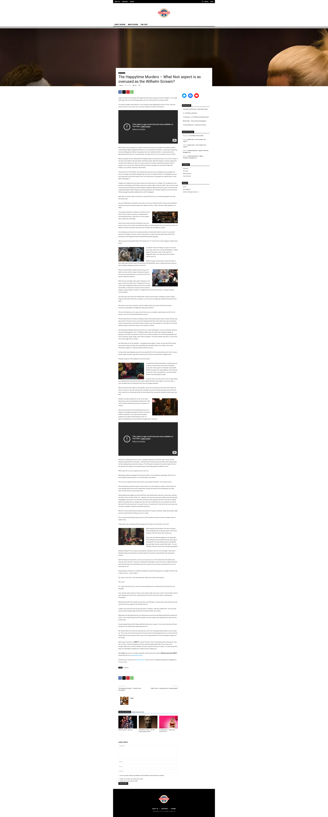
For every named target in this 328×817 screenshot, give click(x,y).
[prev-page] (119, 735)
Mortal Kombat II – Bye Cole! (125, 729)
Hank (121, 85)
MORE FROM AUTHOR (138, 712)
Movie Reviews (126, 70)
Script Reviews (187, 176)
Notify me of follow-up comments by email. (131, 779)
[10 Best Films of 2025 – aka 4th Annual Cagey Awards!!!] (148, 722)
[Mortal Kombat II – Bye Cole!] (127, 722)
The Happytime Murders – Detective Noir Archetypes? (129, 689)
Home (119, 70)
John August (186, 189)
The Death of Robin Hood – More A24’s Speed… (195, 109)
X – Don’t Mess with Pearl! (190, 113)
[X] (124, 92)
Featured (185, 168)
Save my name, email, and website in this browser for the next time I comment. (142, 775)
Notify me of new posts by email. (129, 781)
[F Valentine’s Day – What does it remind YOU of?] (168, 722)
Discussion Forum (137, 655)
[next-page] (122, 735)
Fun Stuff (185, 171)
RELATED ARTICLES (124, 712)
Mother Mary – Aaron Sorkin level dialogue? (194, 121)
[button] (205, 1)
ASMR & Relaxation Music (190, 192)
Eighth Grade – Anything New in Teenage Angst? (164, 688)
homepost (126, 667)
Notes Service (140, 660)
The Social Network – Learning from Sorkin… (195, 125)
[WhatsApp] (132, 92)
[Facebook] (120, 92)
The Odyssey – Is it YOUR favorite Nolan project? (196, 117)
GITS (184, 187)
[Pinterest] (128, 92)
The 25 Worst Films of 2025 (196, 135)
